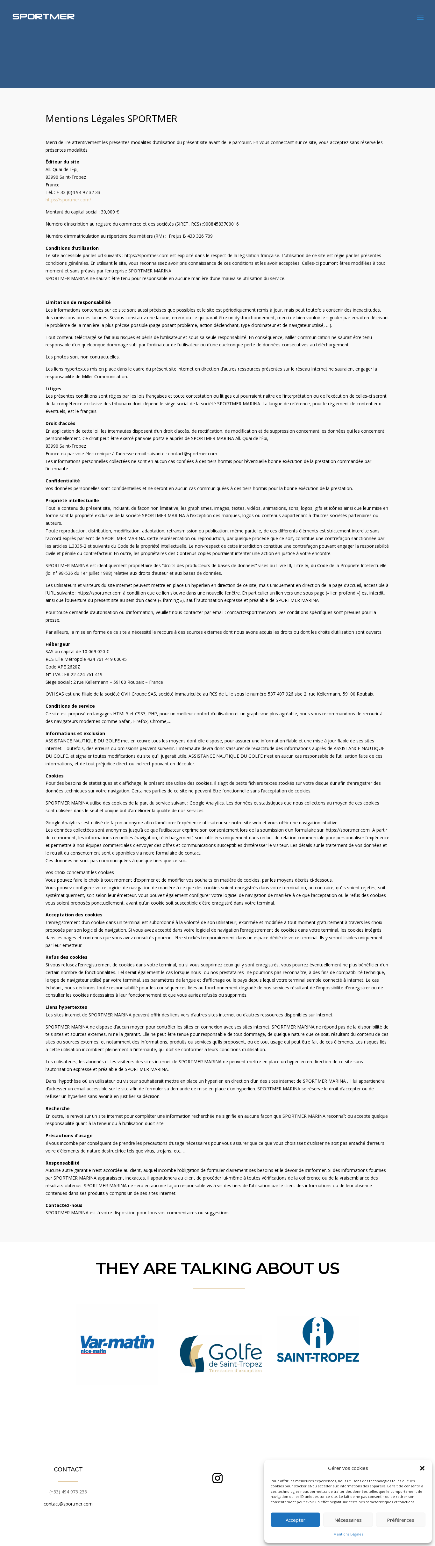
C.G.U (215, 1533)
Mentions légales (190, 1533)
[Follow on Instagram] (217, 1478)
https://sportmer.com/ (68, 200)
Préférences (400, 1520)
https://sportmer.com (146, 255)
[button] (422, 1468)
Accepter (295, 1520)
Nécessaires (348, 1520)
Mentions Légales (348, 1534)
